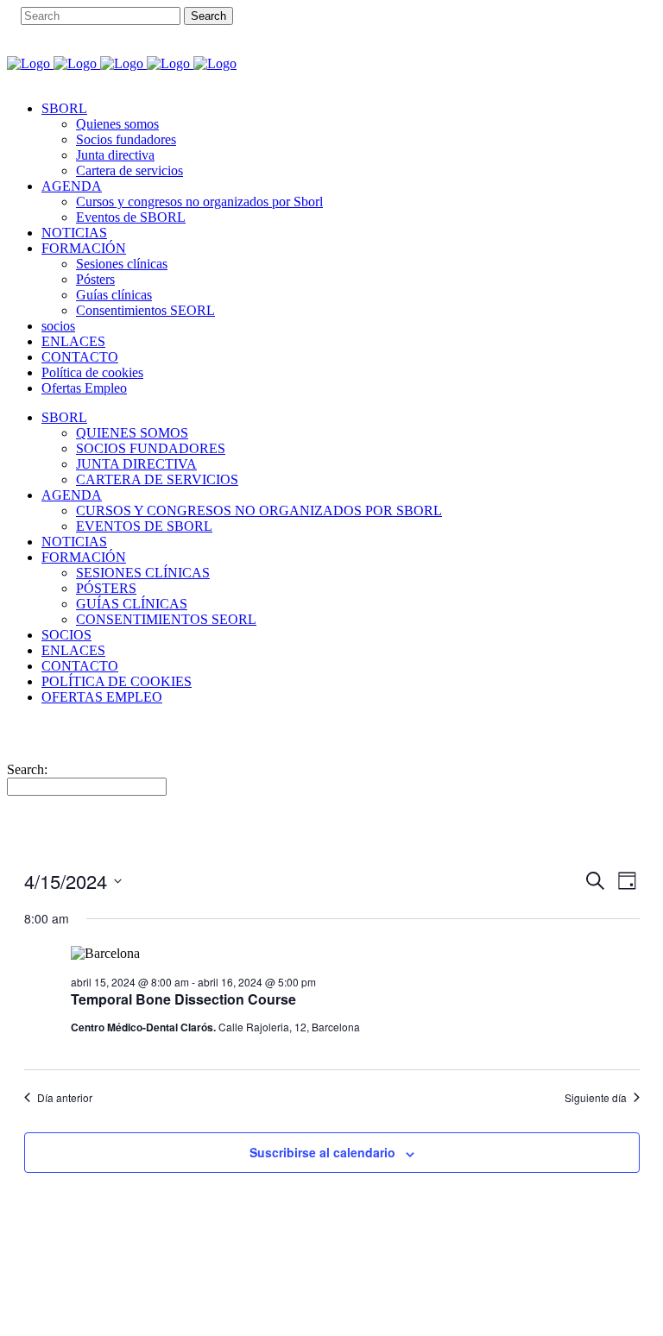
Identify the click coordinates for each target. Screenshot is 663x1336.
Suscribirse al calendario (322, 1152)
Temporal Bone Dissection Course (183, 999)
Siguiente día (596, 1098)
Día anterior (64, 1098)
